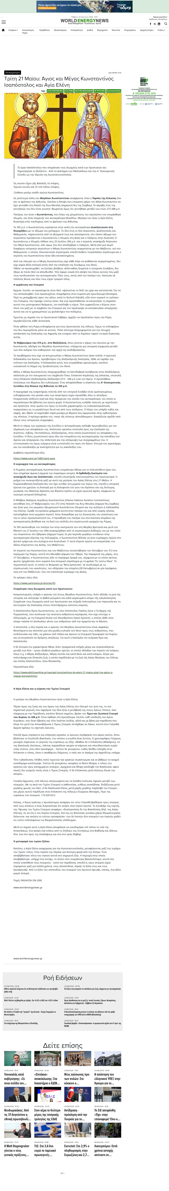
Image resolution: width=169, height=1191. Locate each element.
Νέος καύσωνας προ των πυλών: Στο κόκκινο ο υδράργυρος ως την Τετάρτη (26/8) (76, 1079)
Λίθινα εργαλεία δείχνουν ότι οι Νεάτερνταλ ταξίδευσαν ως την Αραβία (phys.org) (31, 990)
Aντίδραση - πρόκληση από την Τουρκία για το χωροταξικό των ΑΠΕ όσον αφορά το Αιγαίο (77, 1115)
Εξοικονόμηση (60, 30)
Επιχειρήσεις (130, 30)
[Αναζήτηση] (164, 23)
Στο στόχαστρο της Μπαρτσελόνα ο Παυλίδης (21, 1023)
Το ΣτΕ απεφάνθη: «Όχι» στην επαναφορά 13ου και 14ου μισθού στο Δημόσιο (107, 1115)
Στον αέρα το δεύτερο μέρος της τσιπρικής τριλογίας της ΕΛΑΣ (47, 1115)
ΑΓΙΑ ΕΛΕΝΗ (69, 90)
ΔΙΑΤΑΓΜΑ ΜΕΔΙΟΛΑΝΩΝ (83, 90)
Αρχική (4, 30)
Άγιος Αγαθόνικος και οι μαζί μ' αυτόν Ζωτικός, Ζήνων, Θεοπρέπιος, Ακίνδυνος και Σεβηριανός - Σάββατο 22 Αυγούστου (90, 1002)
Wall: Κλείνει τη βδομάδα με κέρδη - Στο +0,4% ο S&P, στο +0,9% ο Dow (31, 1000)
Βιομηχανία (102, 30)
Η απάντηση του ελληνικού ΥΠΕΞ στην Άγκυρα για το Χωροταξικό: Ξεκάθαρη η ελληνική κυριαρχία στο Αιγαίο (107, 1079)
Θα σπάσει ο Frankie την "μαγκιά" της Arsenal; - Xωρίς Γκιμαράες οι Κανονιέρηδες (30, 1013)
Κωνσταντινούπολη (114, 90)
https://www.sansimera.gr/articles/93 (34, 583)
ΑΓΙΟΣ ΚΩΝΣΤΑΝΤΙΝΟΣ (55, 90)
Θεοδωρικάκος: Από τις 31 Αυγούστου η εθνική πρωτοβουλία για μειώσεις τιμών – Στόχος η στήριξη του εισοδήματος (17, 1115)
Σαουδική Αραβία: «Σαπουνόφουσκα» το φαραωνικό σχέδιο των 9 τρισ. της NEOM (92, 1025)
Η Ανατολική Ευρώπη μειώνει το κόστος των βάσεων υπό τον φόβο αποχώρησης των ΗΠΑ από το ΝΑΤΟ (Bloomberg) (89, 1013)
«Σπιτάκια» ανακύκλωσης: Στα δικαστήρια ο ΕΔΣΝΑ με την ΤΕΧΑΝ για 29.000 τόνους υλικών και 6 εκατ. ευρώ (46, 1079)
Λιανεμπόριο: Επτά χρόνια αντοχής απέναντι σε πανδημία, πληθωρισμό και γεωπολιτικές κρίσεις (107, 1150)
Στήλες (161, 30)
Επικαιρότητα (77, 30)
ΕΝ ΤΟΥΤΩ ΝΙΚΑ (99, 90)
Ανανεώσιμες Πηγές (28, 31)
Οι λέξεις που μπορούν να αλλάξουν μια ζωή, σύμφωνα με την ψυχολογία (92, 989)
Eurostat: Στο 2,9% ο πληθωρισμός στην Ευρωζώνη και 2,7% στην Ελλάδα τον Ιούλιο (76, 1150)
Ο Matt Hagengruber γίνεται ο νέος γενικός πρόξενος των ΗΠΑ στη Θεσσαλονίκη (16, 1150)
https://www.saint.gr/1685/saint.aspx (34, 458)
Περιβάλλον (44, 30)
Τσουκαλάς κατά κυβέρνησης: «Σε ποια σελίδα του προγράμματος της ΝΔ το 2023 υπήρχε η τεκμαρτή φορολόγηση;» (17, 1079)
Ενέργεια (12, 30)
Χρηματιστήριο (146, 30)
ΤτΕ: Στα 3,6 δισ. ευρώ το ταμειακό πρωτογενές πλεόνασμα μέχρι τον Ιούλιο (47, 1150)
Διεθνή (90, 30)
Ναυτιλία (116, 30)
